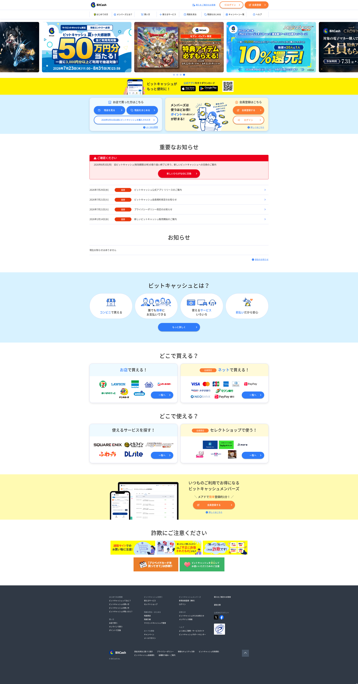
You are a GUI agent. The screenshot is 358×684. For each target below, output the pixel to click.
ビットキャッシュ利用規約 (209, 651)
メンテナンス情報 (185, 619)
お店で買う (113, 623)
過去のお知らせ (261, 259)
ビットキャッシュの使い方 (119, 608)
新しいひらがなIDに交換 (179, 173)
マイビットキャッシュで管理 (155, 623)
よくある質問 (152, 127)
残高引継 (147, 619)
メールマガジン (150, 638)
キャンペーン (149, 634)
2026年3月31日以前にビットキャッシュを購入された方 (125, 120)
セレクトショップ (150, 604)
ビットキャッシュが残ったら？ (121, 611)
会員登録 (256, 5)
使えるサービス (169, 14)
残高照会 (147, 616)
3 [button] (181, 75)
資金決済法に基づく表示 (143, 651)
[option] (86, 47)
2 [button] (177, 75)
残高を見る (192, 14)
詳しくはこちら (257, 127)
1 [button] (174, 75)
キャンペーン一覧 (236, 14)
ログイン (231, 5)
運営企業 (217, 605)
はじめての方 (102, 14)
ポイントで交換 (115, 630)
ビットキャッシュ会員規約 (144, 655)
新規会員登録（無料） (187, 600)
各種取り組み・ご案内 (167, 655)
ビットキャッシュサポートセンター (192, 634)
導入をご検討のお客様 (205, 5)
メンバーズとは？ (124, 14)
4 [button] (184, 75)
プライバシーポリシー (165, 651)
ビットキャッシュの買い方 (119, 604)
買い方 (147, 14)
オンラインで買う (116, 626)
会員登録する (248, 110)
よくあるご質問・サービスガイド (191, 631)
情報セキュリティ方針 (186, 651)
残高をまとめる (214, 14)
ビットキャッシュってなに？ (120, 600)
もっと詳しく (179, 327)
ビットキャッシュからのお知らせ (191, 616)
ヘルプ (259, 14)
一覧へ (162, 395)
